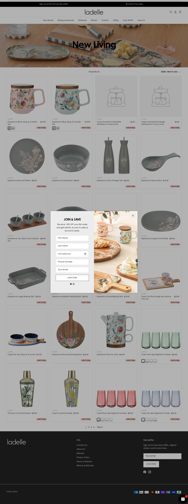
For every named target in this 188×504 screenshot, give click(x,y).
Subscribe (72, 278)
